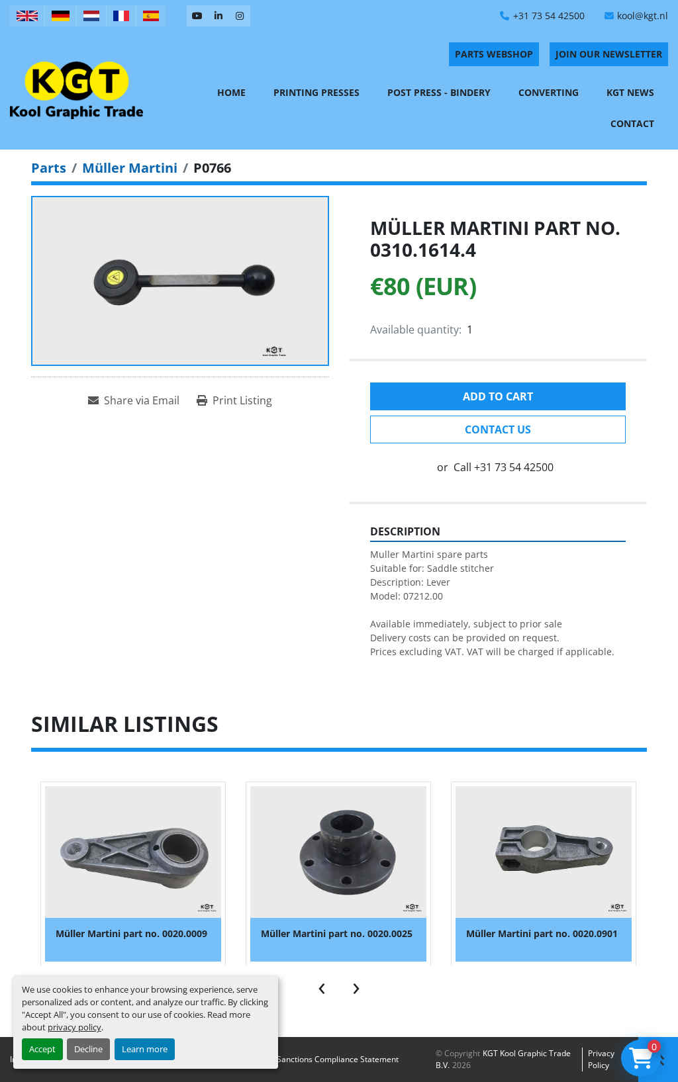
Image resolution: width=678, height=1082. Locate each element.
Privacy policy (601, 1059)
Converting (548, 92)
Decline (88, 1049)
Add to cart (498, 396)
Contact (632, 123)
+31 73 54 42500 (549, 15)
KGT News (630, 92)
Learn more (145, 1049)
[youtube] (197, 15)
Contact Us (498, 429)
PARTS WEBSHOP (494, 54)
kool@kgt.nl (642, 15)
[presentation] (322, 985)
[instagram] (239, 15)
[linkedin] (218, 15)
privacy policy (74, 1027)
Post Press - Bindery (439, 92)
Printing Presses (316, 92)
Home (231, 92)
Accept (42, 1049)
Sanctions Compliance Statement (338, 1059)
